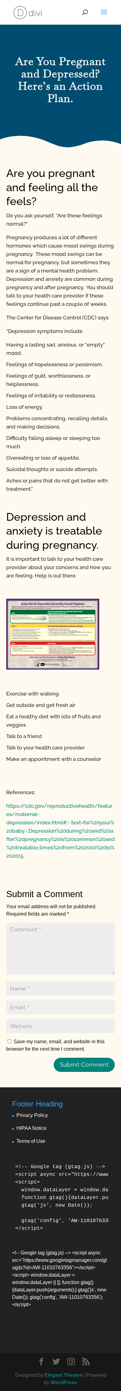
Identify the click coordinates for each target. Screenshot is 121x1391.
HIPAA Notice (31, 1128)
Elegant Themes (63, 1375)
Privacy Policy (32, 1115)
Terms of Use (30, 1141)
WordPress (64, 1382)
